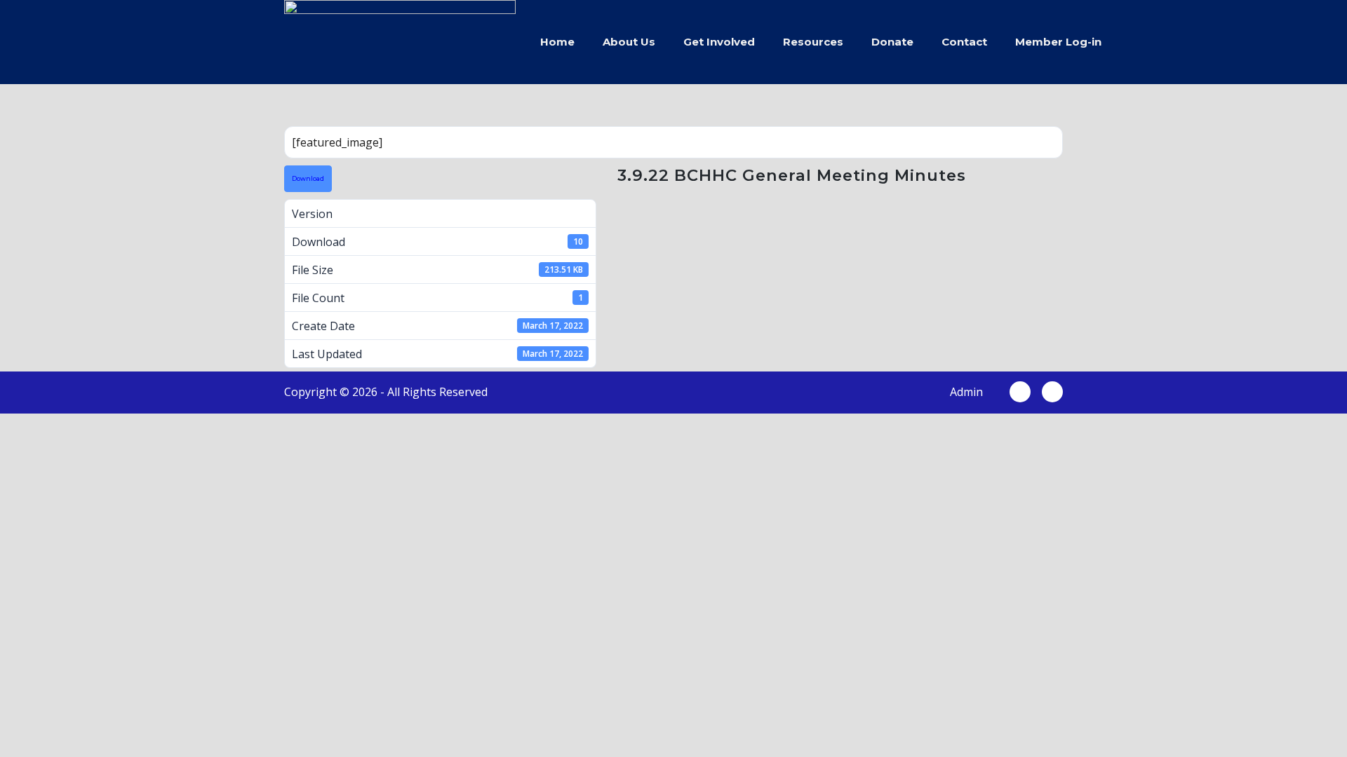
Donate (892, 41)
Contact (964, 41)
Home (557, 41)
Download (308, 178)
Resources (813, 41)
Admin (966, 392)
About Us (629, 41)
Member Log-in (1058, 41)
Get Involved (719, 41)
